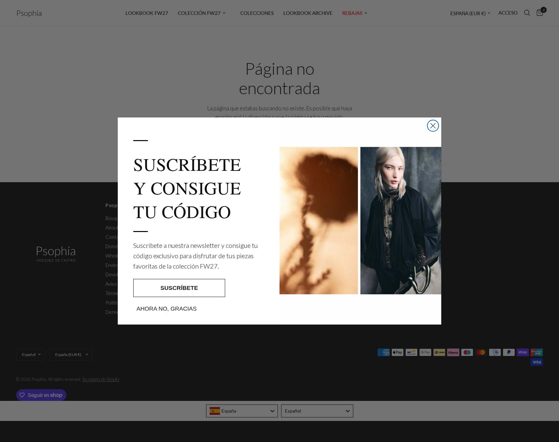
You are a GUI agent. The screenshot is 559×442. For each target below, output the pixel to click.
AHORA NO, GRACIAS (167, 308)
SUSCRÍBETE (179, 288)
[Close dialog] (433, 125)
